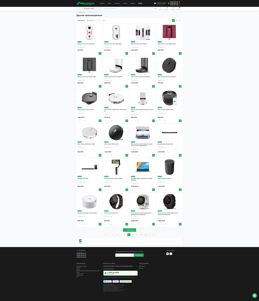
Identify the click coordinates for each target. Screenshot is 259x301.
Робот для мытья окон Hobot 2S (139, 43)
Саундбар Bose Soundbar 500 (165, 144)
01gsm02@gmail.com (108, 268)
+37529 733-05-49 (174, 3)
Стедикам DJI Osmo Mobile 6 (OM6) (113, 178)
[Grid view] (173, 20)
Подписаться (139, 255)
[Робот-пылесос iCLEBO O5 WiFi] (170, 98)
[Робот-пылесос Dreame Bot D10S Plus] (143, 65)
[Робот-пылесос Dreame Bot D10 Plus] (116, 65)
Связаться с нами (80, 273)
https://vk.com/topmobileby (167, 253)
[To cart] (100, 53)
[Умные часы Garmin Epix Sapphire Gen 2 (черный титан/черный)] (170, 201)
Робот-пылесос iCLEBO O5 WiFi (165, 109)
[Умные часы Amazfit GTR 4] (116, 201)
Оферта (78, 272)
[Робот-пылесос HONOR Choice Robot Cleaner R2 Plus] (143, 98)
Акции (77, 276)
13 (145, 234)
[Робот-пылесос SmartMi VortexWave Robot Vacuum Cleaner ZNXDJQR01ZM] (143, 132)
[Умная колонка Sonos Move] (170, 167)
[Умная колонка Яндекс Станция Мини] (89, 201)
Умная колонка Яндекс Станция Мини (87, 213)
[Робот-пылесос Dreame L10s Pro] (89, 98)
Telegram (143, 266)
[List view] (176, 20)
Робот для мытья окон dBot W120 (85, 43)
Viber (142, 268)
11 (137, 234)
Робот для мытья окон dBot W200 (112, 43)
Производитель (82, 12)
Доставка (102, 3)
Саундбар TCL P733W (82, 178)
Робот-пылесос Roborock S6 (111, 144)
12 (141, 234)
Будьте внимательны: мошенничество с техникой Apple (88, 270)
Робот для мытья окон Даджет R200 (86, 76)
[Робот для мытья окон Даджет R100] (170, 32)
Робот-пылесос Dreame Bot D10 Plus (113, 76)
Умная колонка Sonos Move (165, 178)
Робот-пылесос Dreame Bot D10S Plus (140, 76)
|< (105, 234)
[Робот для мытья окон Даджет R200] (89, 65)
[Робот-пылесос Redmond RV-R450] (89, 132)
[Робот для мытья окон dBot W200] (116, 32)
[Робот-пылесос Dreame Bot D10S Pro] (170, 65)
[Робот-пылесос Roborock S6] (116, 132)
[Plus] (84, 53)
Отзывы (125, 3)
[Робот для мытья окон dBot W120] (89, 32)
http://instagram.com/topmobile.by (170, 253)
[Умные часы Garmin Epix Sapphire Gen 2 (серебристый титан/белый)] (143, 201)
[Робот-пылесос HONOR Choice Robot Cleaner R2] (116, 98)
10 (133, 234)
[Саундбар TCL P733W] (89, 167)
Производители (79, 275)
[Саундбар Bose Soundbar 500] (170, 132)
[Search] (155, 8)
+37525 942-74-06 (174, 4)
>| (153, 234)
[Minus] (79, 53)
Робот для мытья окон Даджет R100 (167, 43)
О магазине (117, 3)
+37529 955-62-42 (174, 2)
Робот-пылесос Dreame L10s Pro (85, 109)
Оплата (109, 3)
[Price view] (180, 20)
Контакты (132, 3)
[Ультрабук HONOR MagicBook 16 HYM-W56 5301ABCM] (143, 167)
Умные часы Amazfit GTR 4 (111, 213)
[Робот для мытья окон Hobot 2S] (143, 32)
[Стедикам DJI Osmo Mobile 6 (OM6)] (116, 167)
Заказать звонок (140, 3)
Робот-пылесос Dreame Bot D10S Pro (167, 76)
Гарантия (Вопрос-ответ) (81, 266)
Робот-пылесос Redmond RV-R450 (86, 144)
